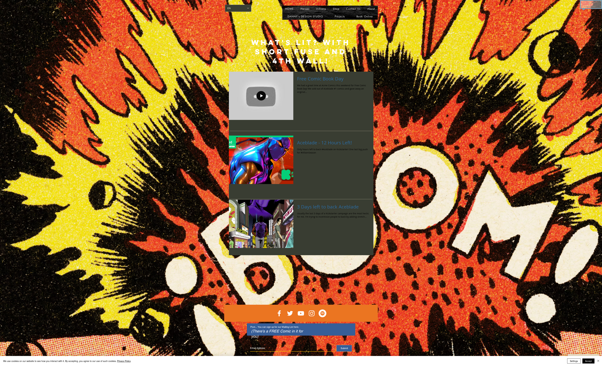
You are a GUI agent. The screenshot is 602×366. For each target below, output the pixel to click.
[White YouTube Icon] (301, 313)
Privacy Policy (124, 361)
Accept (588, 361)
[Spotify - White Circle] (322, 313)
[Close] (598, 360)
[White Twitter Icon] (290, 313)
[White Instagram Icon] (312, 313)
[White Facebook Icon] (279, 313)
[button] (589, 3)
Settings (574, 361)
